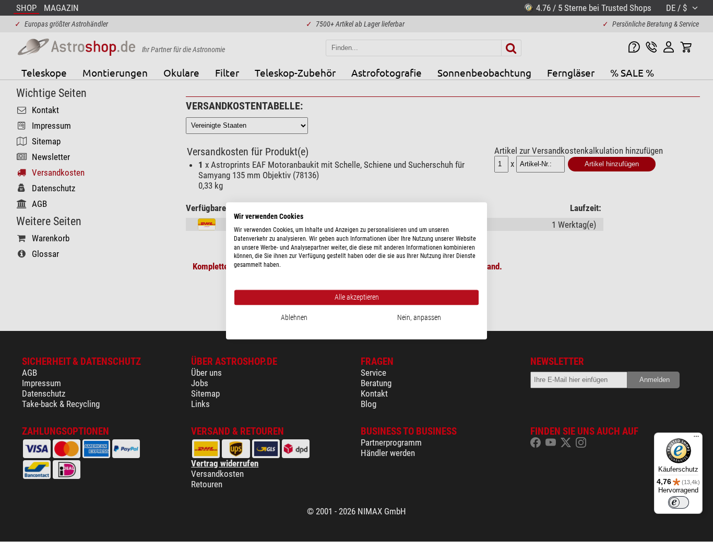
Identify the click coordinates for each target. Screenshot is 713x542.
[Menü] (696, 439)
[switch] (678, 502)
